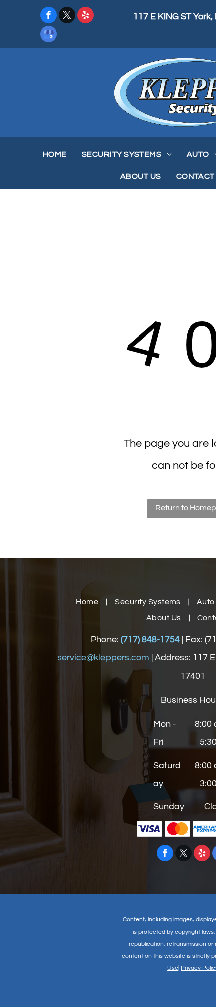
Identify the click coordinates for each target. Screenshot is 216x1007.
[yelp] (85, 16)
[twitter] (67, 16)
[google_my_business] (48, 35)
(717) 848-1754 (150, 639)
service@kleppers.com (103, 657)
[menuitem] (54, 154)
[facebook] (48, 16)
